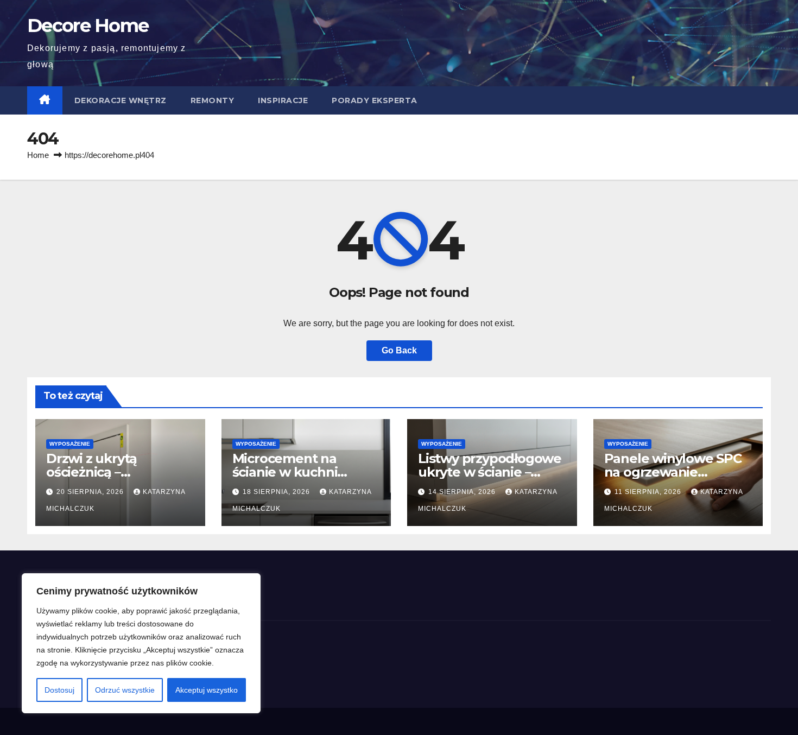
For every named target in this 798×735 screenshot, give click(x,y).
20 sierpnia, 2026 (91, 492)
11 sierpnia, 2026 (649, 492)
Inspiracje (283, 100)
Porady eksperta (374, 100)
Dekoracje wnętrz (120, 100)
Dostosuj (59, 690)
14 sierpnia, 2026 (463, 492)
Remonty (213, 100)
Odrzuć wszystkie (125, 690)
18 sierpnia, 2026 (277, 492)
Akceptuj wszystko (206, 690)
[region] (141, 643)
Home (38, 155)
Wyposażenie (69, 444)
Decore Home (87, 25)
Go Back (399, 350)
